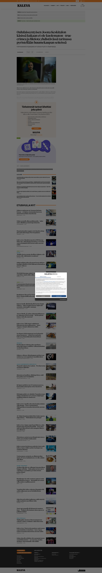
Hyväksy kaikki (59, 296)
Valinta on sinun (43, 276)
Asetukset (43, 296)
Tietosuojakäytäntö (63, 299)
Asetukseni (59, 276)
